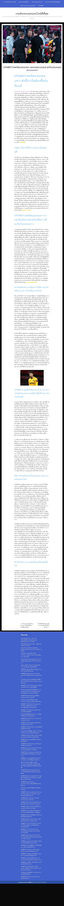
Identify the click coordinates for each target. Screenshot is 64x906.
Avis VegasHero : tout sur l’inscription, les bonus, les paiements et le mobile (29, 640)
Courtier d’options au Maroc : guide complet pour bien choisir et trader (31, 649)
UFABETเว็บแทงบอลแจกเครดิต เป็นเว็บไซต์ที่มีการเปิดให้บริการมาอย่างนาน (31, 753)
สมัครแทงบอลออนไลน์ (32, 70)
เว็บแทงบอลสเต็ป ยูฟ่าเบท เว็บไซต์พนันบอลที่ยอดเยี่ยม (26, 625)
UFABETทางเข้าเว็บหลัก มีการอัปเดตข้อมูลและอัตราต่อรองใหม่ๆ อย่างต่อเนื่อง (30, 830)
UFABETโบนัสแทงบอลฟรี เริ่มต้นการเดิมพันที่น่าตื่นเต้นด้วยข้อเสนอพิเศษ (31, 771)
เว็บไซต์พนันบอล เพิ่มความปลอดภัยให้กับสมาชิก (43, 625)
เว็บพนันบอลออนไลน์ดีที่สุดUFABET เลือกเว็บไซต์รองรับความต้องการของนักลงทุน (31, 681)
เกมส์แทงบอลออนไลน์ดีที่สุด (32, 13)
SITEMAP (41, 5)
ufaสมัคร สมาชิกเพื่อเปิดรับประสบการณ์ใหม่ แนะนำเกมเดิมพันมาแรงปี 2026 (31, 654)
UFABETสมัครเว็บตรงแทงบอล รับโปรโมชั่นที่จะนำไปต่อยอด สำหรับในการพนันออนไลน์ (31, 836)
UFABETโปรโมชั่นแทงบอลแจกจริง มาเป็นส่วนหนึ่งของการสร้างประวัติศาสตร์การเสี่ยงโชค (31, 705)
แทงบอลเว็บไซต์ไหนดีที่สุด (52, 2)
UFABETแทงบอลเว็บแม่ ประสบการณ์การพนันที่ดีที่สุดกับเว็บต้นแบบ (31, 783)
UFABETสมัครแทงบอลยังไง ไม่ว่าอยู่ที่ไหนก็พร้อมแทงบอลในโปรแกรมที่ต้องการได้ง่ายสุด (31, 777)
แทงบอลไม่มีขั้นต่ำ (24, 2)
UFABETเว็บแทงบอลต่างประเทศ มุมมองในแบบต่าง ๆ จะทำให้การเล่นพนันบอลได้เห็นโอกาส (31, 793)
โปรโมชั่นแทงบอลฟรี (10, 2)
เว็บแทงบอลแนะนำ (37, 2)
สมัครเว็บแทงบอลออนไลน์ (27, 5)
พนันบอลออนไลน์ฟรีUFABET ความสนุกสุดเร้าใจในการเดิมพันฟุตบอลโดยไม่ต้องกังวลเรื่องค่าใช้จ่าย (31, 691)
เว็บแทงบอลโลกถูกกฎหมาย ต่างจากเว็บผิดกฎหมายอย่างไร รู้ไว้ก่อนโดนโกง (31, 660)
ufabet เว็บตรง (26, 210)
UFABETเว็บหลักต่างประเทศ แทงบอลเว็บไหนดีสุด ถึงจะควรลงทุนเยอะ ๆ (31, 675)
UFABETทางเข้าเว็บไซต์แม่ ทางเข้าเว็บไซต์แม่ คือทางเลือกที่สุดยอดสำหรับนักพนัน (31, 824)
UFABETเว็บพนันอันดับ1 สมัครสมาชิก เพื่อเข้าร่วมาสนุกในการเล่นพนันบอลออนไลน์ (31, 868)
